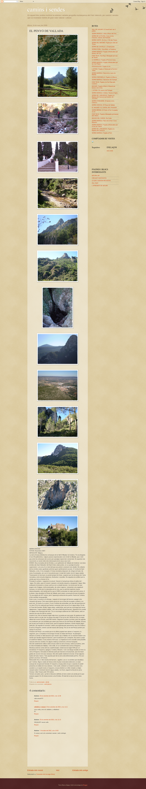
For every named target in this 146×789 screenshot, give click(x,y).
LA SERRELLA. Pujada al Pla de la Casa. (104, 60)
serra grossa (47, 684)
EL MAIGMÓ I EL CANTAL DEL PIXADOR (104, 107)
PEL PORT (95, 183)
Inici (57, 770)
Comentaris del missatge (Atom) (45, 774)
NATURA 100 (95, 175)
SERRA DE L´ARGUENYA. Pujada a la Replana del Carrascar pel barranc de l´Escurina (103, 97)
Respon (36, 701)
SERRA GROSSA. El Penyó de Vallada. (103, 105)
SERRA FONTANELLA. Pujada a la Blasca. (104, 77)
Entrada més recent (35, 770)
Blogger (85, 785)
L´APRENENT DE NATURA (100, 185)
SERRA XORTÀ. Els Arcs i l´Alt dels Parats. (104, 40)
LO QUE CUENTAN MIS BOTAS (101, 180)
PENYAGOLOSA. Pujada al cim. (101, 66)
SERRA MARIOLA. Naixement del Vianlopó (104, 79)
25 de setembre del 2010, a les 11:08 (50, 696)
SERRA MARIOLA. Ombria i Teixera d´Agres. (105, 93)
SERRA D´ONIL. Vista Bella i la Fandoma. (104, 49)
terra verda (110, 151)
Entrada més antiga (80, 770)
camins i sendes (46, 9)
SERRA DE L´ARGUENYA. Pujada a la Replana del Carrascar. (103, 129)
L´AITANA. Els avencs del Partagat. (102, 90)
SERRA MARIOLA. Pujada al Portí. (102, 133)
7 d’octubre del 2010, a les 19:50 (49, 730)
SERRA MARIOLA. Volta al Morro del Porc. (104, 33)
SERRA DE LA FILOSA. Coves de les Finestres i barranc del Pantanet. (103, 36)
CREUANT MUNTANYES (99, 178)
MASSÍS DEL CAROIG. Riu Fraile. (102, 118)
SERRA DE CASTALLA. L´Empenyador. (103, 46)
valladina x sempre (40, 707)
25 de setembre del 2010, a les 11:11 (57, 707)
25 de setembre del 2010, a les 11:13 (50, 719)
